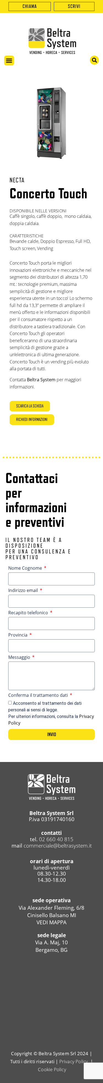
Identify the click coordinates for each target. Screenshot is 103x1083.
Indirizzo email (23, 590)
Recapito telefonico (28, 613)
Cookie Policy (51, 1069)
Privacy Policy (73, 1061)
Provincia (18, 635)
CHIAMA (30, 6)
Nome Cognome (25, 568)
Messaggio (19, 657)
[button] (9, 60)
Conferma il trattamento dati (38, 695)
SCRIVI (74, 6)
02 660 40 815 (56, 839)
